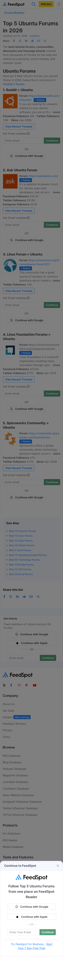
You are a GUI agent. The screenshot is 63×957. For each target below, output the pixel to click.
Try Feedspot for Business (27, 944)
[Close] (58, 866)
